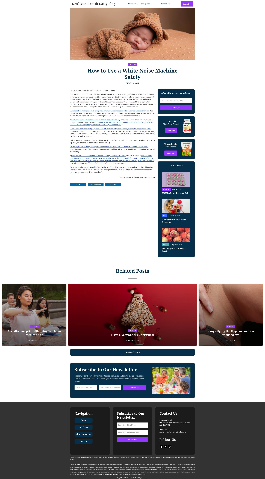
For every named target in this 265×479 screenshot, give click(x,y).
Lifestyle (132, 64)
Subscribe (187, 4)
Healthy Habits (96, 184)
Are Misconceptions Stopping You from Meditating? (34, 333)
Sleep (78, 184)
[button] (134, 4)
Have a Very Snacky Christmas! (132, 334)
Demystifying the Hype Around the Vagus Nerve (231, 333)
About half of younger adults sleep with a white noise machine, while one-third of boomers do (109, 111)
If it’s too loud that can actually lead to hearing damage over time (98, 156)
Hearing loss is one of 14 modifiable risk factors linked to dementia (98, 167)
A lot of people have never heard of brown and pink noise (95, 120)
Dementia (113, 184)
